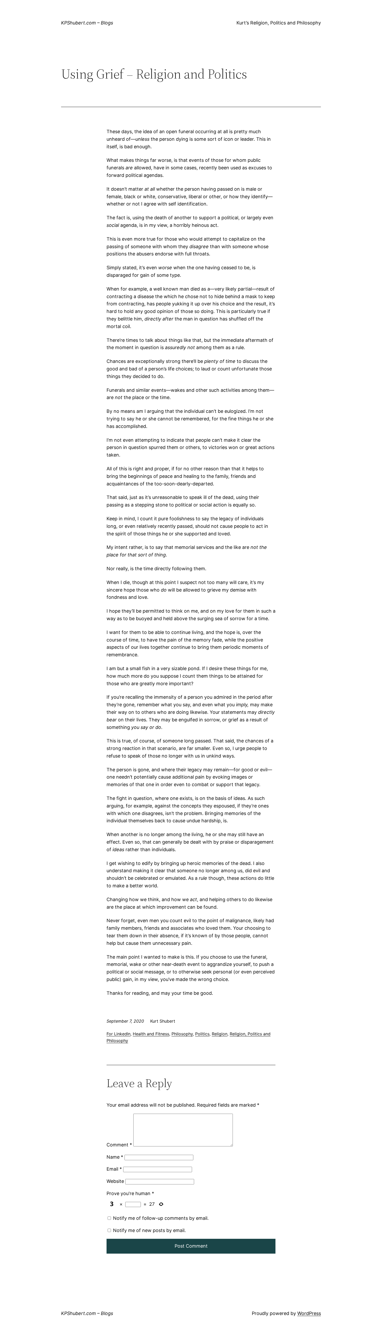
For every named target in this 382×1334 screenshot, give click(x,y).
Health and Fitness (151, 1033)
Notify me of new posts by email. (149, 1230)
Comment (119, 1144)
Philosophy (182, 1033)
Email (114, 1169)
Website (115, 1181)
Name (115, 1157)
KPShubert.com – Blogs (87, 22)
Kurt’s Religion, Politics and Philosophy (278, 22)
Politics (202, 1033)
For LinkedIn (118, 1033)
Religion (219, 1033)
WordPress (309, 1313)
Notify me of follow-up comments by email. (161, 1218)
